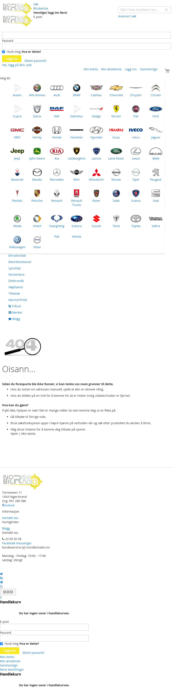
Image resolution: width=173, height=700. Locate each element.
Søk (35, 4)
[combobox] (144, 9)
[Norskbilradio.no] (17, 14)
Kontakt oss (10, 518)
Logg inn (131, 69)
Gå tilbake (18, 417)
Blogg (6, 528)
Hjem (14, 434)
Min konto (91, 69)
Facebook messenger (17, 543)
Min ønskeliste (111, 69)
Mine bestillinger (12, 670)
